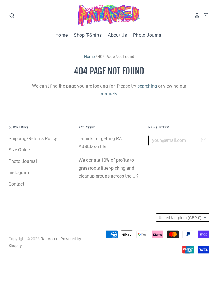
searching (147, 86)
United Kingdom (180, 217)
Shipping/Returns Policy (33, 138)
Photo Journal (148, 35)
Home (61, 35)
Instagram (19, 172)
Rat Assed (49, 238)
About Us (117, 35)
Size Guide (19, 150)
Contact (16, 184)
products (108, 94)
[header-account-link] (195, 15)
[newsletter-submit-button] (203, 140)
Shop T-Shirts (88, 35)
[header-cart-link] (204, 15)
